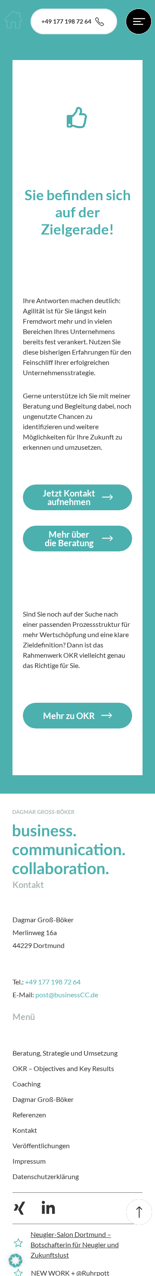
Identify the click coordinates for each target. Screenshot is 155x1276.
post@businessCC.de (66, 994)
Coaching (26, 1084)
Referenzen (29, 1114)
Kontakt (24, 1130)
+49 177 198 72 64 (53, 982)
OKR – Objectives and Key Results (63, 1068)
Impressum (29, 1161)
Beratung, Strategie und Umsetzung (65, 1053)
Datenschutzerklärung (45, 1176)
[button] (15, 1260)
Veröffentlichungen (41, 1145)
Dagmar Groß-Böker (43, 1099)
